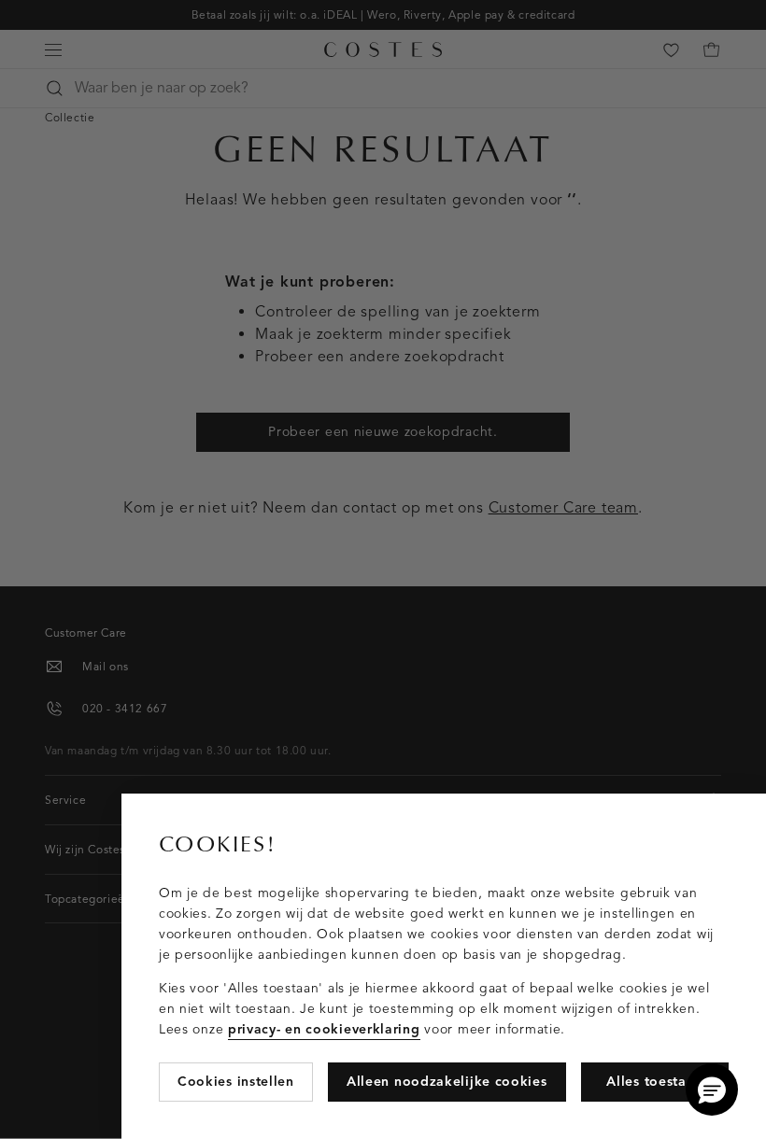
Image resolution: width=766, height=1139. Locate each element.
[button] (712, 1089)
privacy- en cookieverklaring (324, 1029)
